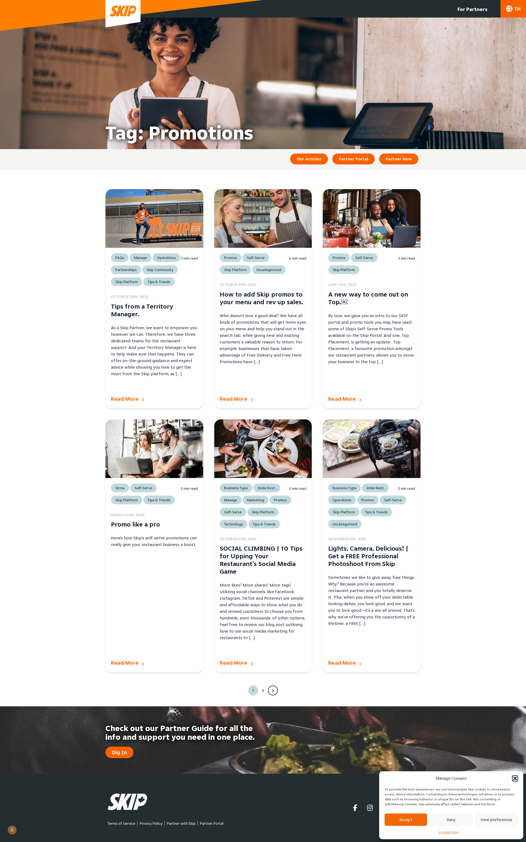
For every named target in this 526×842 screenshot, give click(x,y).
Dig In (119, 752)
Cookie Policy (448, 832)
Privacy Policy (151, 823)
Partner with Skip (181, 823)
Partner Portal (353, 159)
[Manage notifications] (12, 830)
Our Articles (309, 159)
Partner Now (399, 159)
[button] (515, 778)
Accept (405, 819)
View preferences (496, 819)
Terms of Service (121, 823)
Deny (451, 819)
